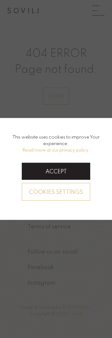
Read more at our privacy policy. (56, 150)
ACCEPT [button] (56, 172)
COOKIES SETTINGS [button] (56, 192)
